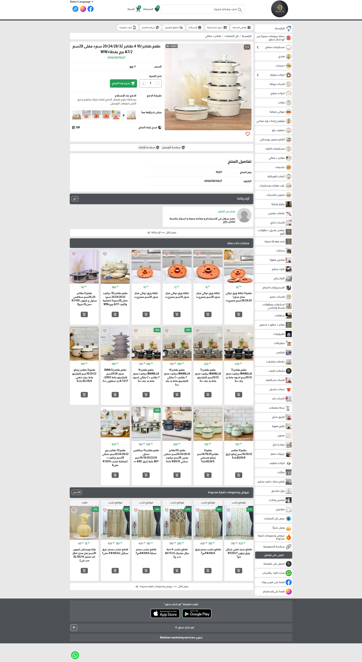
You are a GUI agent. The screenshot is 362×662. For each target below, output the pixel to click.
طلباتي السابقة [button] (241, 27)
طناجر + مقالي (213, 35)
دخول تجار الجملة (217, 27)
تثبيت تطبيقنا (128, 27)
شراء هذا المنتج (123, 83)
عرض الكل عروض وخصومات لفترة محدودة (162, 586)
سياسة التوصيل (173, 147)
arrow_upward (74, 627)
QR (76, 127)
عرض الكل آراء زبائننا (161, 232)
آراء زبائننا (195, 27)
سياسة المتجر (150, 27)
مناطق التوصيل (174, 27)
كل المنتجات (231, 35)
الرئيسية (247, 35)
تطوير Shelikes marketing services (181, 637)
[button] (151, 9)
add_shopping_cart (239, 314)
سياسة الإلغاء (149, 147)
